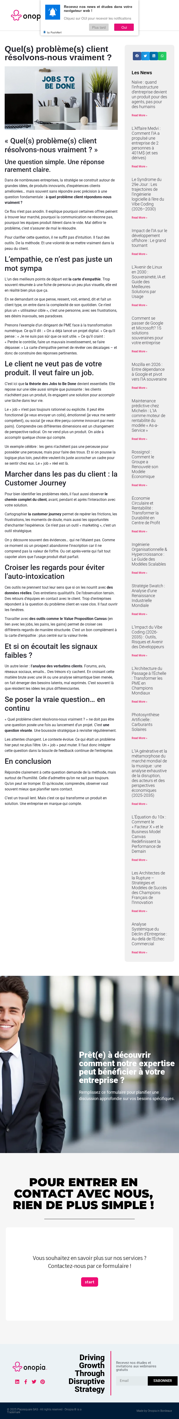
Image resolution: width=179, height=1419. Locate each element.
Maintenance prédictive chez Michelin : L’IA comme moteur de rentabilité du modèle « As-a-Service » (148, 415)
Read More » (139, 115)
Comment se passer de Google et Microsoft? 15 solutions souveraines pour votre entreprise (147, 330)
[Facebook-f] (25, 1382)
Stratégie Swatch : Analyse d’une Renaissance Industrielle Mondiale (148, 595)
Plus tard (99, 27)
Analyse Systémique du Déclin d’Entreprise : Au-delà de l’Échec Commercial (149, 934)
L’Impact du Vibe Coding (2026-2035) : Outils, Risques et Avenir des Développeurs (148, 637)
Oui (124, 27)
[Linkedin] (17, 1382)
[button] (137, 56)
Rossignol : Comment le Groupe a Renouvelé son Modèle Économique (145, 464)
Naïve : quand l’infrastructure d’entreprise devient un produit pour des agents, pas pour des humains (149, 94)
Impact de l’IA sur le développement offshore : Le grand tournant (149, 238)
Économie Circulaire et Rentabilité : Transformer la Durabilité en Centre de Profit (146, 510)
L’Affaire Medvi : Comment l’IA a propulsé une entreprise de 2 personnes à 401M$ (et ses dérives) (146, 143)
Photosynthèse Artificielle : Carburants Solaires (145, 722)
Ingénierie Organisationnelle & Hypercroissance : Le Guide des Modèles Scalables (149, 554)
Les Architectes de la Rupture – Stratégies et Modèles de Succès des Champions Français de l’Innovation (149, 888)
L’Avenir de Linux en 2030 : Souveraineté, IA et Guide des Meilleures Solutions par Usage (148, 282)
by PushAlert (54, 32)
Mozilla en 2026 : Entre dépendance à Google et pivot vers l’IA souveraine (149, 372)
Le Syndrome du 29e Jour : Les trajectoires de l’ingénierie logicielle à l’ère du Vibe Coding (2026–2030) (148, 194)
